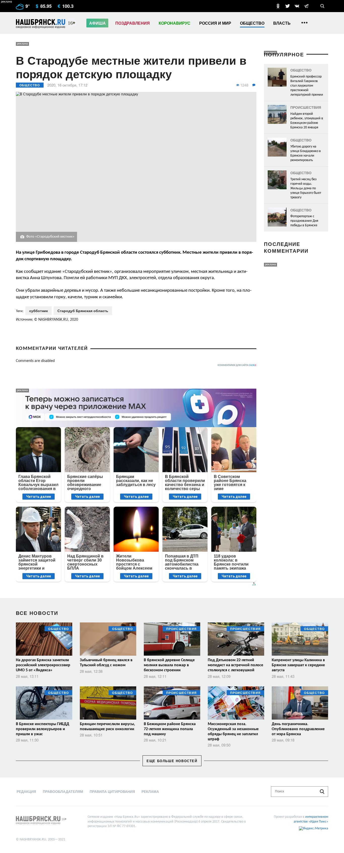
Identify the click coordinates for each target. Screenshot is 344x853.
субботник (38, 310)
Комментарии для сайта (237, 365)
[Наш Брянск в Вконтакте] (297, 6)
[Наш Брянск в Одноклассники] (278, 6)
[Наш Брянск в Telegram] (306, 6)
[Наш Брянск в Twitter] (287, 6)
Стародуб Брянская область (82, 310)
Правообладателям (63, 791)
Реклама (150, 791)
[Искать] (322, 791)
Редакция (26, 791)
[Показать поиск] (322, 6)
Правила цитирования (112, 791)
